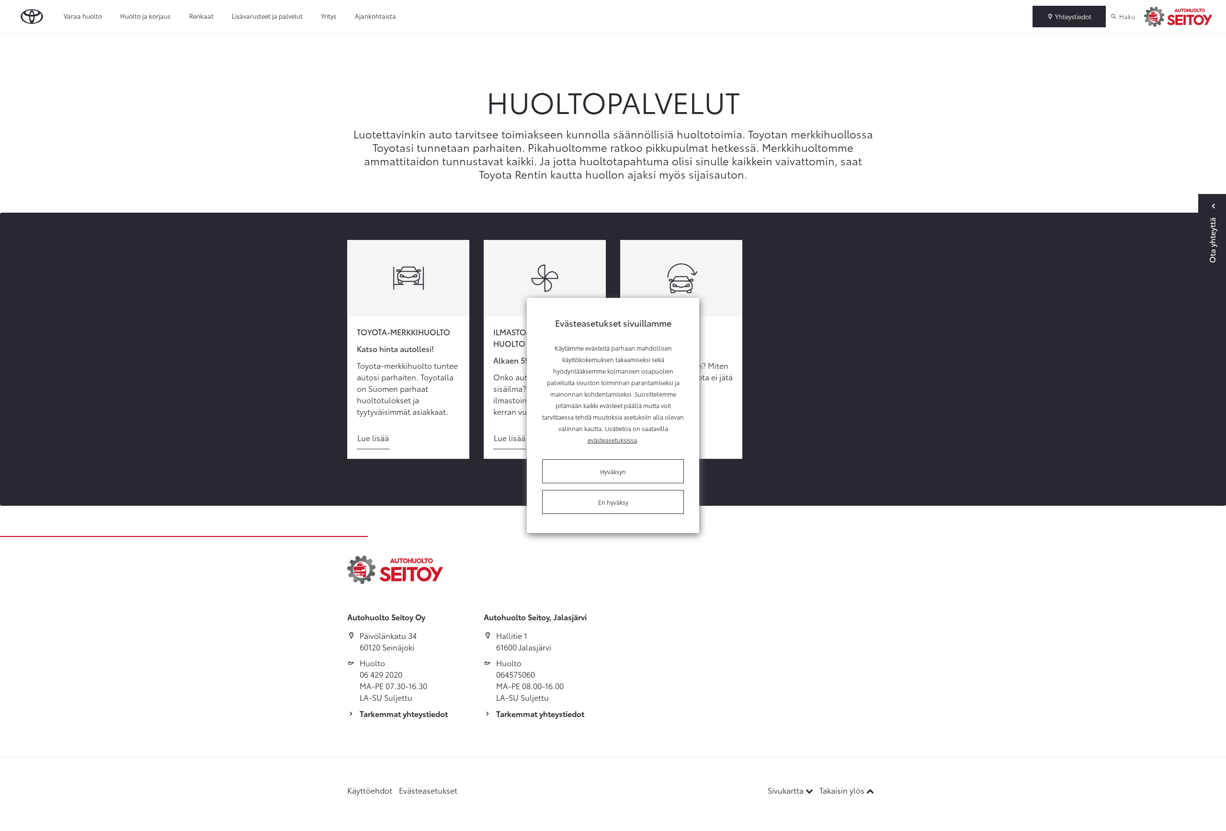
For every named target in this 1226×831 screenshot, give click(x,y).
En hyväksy (613, 502)
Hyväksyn (613, 471)
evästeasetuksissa (612, 439)
